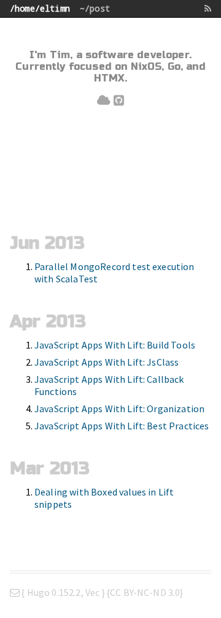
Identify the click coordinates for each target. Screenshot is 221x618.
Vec (92, 592)
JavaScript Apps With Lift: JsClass (106, 362)
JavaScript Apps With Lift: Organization (119, 408)
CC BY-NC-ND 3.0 (145, 592)
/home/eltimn (40, 8)
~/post (95, 8)
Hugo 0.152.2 (54, 592)
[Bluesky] (103, 100)
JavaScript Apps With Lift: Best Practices (121, 426)
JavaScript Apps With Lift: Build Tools (114, 345)
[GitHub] (119, 100)
